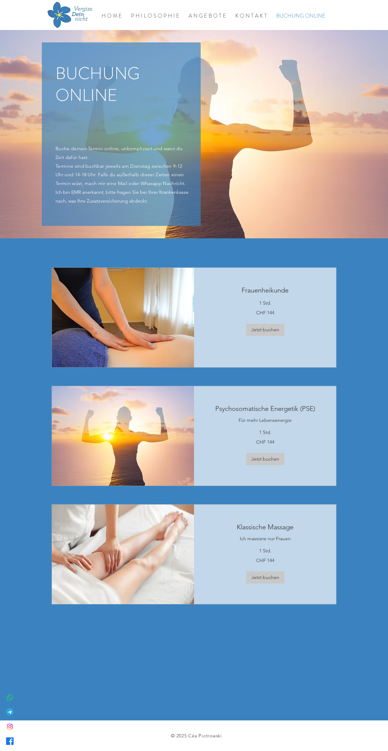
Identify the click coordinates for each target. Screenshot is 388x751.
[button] (265, 330)
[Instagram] (10, 726)
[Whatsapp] (10, 697)
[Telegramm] (10, 712)
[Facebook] (10, 741)
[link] (265, 290)
